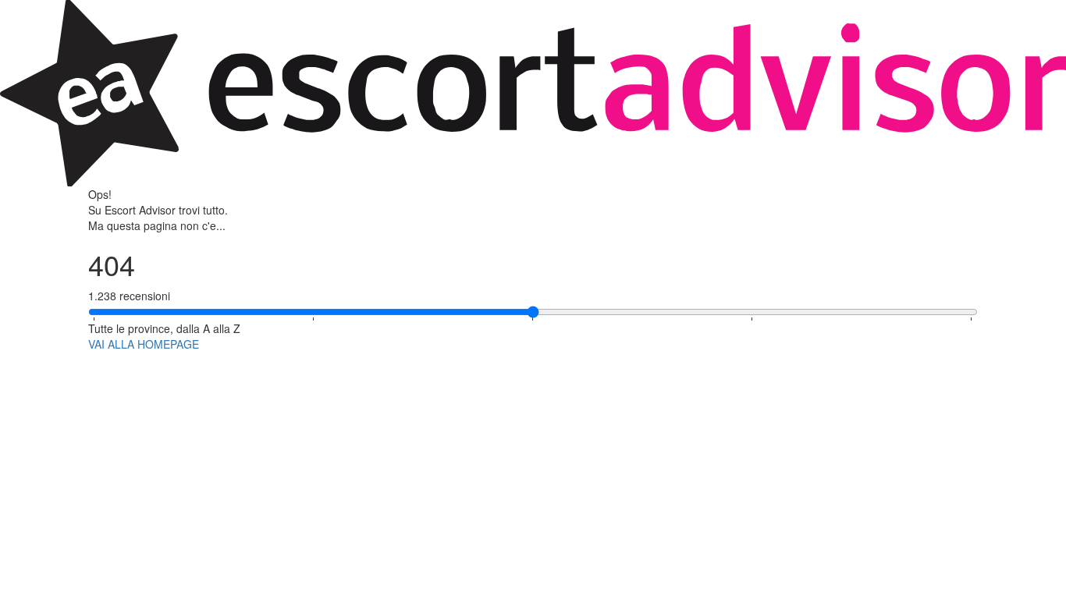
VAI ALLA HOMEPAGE (143, 344)
